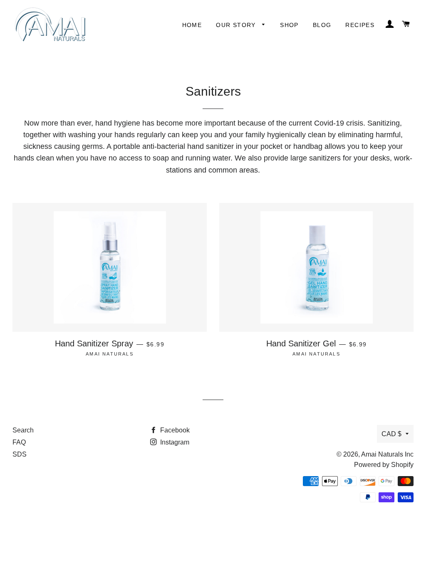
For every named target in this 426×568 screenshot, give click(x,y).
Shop (289, 25)
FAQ (19, 442)
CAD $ (391, 433)
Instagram (174, 442)
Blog (322, 25)
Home (192, 25)
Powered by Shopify (384, 464)
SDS (19, 454)
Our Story (237, 25)
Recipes (359, 25)
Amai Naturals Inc (387, 454)
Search (23, 430)
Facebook (174, 430)
